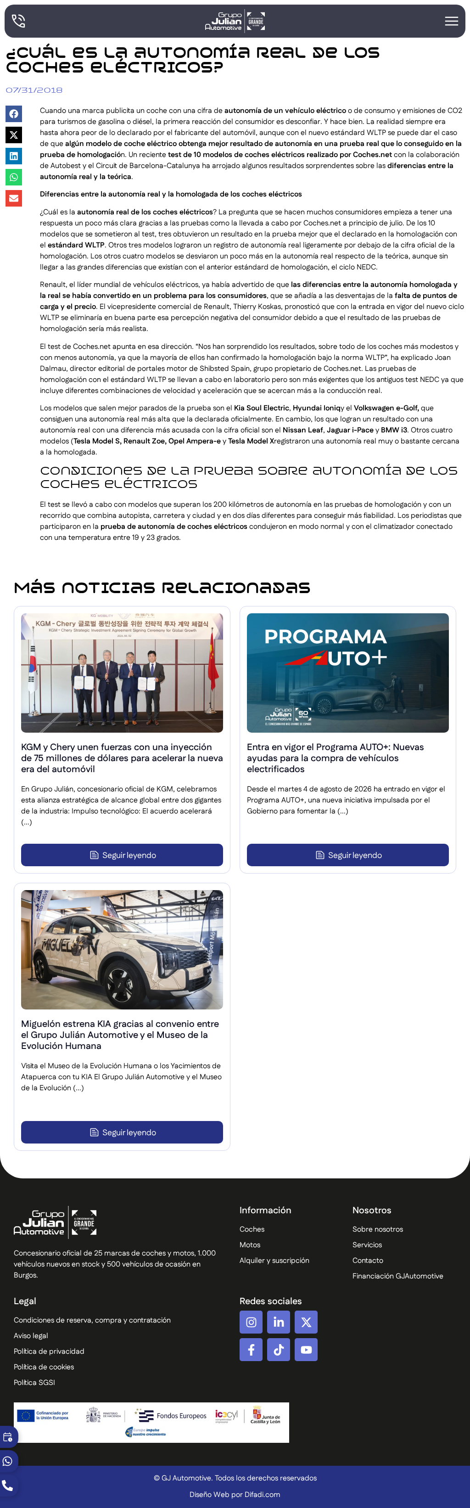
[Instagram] (251, 1322)
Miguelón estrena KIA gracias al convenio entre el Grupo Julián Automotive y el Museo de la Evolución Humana (120, 1035)
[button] (14, 114)
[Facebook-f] (251, 1349)
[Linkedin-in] (278, 1322)
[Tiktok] (278, 1349)
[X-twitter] (306, 1322)
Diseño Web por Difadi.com (235, 1495)
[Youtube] (306, 1349)
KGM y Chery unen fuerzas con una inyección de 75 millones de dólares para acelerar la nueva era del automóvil (122, 758)
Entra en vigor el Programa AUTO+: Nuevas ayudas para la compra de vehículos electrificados (335, 758)
